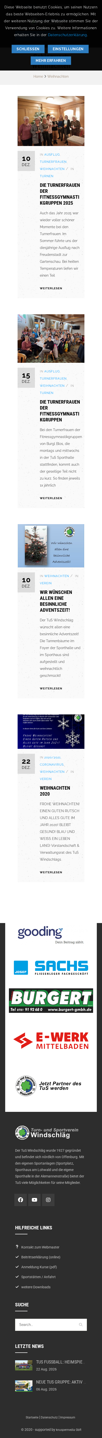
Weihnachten (58, 76)
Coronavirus (52, 764)
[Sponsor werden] (51, 1085)
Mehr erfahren (51, 61)
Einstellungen (68, 49)
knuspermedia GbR (68, 1430)
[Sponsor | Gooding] (51, 935)
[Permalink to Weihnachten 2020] (51, 748)
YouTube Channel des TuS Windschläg (34, 1200)
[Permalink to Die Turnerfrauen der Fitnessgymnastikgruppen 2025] (51, 145)
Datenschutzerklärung (67, 35)
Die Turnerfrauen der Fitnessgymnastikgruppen (60, 411)
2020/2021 (52, 757)
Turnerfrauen (53, 162)
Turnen (46, 176)
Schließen (28, 49)
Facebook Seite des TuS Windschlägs (20, 1200)
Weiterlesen (51, 288)
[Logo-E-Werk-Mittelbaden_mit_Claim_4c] (51, 1041)
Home (38, 76)
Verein (46, 583)
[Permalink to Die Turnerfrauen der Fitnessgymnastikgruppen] (51, 362)
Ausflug (52, 154)
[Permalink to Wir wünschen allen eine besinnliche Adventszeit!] (51, 566)
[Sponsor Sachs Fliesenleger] (51, 968)
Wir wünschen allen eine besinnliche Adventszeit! (56, 601)
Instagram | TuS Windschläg (48, 1200)
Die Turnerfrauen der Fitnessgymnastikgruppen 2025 (60, 194)
